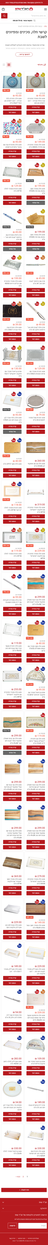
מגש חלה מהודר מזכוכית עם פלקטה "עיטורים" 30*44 (36, 555)
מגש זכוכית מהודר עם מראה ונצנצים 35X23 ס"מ (36, 372)
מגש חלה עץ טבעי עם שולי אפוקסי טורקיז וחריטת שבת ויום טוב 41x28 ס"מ (14, 834)
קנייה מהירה (36, 107)
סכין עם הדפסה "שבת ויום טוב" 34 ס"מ (37, 282)
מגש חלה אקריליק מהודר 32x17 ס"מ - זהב (13, 970)
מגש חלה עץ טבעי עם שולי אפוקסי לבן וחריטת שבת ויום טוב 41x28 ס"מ (13, 787)
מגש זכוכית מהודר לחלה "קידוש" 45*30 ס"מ (13, 508)
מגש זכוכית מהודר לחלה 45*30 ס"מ (13, 189)
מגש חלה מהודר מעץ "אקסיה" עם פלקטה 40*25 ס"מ (14, 881)
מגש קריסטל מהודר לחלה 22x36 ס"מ (12, 1152)
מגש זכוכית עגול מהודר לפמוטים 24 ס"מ (37, 418)
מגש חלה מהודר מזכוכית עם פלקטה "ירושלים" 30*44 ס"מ (13, 694)
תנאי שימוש (21, 1238)
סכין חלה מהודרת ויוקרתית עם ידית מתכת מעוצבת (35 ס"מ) (12, 602)
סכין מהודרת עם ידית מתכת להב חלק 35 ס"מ (13, 1016)
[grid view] (8, 64)
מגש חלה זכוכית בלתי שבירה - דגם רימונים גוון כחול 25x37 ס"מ (13, 100)
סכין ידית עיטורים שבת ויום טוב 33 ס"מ (37, 1106)
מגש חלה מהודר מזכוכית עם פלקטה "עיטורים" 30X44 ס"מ (36, 881)
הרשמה (12, 1225)
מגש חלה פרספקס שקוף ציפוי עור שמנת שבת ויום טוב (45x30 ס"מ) (36, 1017)
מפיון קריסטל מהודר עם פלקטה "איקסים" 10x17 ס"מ (13, 373)
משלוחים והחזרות (33, 1238)
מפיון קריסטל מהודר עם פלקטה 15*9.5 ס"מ (36, 1062)
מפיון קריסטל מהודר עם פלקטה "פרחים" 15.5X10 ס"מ (36, 694)
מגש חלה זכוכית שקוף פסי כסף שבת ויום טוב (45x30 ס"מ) (13, 648)
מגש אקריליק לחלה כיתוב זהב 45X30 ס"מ (12, 1062)
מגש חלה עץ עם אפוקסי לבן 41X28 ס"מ (36, 464)
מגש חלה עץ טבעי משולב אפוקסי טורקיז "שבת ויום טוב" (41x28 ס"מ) (36, 602)
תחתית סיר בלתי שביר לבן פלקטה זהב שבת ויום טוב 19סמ (12, 1107)
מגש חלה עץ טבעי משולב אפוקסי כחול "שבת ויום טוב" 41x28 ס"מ (12, 740)
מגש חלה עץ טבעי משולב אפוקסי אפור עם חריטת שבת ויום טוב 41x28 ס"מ (36, 833)
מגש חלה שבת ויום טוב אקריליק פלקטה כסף (13, 926)
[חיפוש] (4, 15)
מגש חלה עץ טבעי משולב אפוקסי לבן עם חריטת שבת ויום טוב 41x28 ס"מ (36, 787)
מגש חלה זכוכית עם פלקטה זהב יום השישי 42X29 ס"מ (37, 1153)
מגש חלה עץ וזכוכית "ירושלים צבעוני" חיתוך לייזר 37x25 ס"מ (37, 740)
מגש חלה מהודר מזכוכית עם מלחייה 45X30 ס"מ (36, 145)
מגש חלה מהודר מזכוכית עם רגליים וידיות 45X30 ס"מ (13, 283)
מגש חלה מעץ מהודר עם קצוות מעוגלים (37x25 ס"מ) (36, 648)
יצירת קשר (12, 1238)
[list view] (3, 64)
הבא (18, 1176)
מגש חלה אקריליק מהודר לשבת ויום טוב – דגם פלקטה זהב (36, 971)
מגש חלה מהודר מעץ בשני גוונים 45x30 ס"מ (35, 926)
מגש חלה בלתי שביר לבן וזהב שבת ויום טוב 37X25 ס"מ (12, 419)
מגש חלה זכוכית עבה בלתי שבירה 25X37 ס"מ (13, 328)
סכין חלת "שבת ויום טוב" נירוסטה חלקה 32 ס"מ (36, 328)
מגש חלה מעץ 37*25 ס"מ (12, 464)
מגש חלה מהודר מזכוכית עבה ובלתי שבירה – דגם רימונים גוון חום (36, 100)
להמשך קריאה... (24, 54)
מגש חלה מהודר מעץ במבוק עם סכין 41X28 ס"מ (37, 191)
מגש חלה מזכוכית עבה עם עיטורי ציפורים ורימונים (12, 145)
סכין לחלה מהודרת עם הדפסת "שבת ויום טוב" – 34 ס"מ (13, 237)
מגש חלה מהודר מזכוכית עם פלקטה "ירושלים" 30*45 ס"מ (36, 509)
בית (45, 26)
